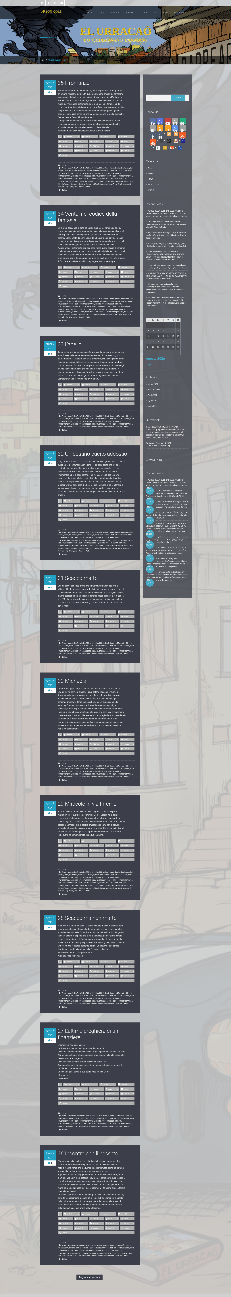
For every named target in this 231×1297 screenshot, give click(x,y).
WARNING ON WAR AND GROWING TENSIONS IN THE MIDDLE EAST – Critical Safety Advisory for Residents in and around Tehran (166, 276)
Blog (150, 168)
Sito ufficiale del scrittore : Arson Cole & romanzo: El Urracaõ (94, 185)
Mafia (126, 181)
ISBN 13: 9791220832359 (67, 179)
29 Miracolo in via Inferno (87, 804)
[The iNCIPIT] (164, 147)
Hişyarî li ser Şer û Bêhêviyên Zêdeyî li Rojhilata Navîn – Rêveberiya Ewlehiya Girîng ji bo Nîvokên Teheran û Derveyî (166, 235)
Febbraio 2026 (154, 389)
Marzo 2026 (153, 384)
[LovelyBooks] (175, 140)
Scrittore (115, 12)
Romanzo (129, 12)
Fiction (89, 171)
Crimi (66, 171)
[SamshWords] (171, 147)
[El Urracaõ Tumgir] (175, 133)
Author (105, 168)
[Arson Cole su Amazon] (168, 128)
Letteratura (89, 181)
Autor (112, 168)
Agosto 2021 (153, 400)
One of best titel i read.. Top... (160, 446)
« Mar (148, 364)
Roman (66, 184)
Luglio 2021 (153, 406)
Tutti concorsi (153, 184)
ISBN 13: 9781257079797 (84, 173)
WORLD (151, 190)
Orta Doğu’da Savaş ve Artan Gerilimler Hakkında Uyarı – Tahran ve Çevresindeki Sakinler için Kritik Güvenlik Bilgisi (166, 224)
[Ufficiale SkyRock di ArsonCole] (167, 140)
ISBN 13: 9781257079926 (81, 176)
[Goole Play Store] (175, 128)
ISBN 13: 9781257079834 (104, 173)
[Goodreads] (153, 128)
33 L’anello (70, 344)
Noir (131, 181)
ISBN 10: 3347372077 (119, 171)
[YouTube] (168, 121)
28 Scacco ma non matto (87, 918)
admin (63, 165)
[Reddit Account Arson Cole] (182, 135)
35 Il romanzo (74, 83)
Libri (96, 181)
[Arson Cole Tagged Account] (160, 140)
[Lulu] (182, 140)
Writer (88, 187)
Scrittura (89, 184)
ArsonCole (80, 168)
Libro (101, 181)
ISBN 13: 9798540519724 (67, 427)
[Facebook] (153, 121)
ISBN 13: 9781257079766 (78, 419)
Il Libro (64, 190)
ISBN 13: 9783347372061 (101, 176)
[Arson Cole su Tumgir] (167, 133)
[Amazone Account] (160, 128)
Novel (60, 184)
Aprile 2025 (152, 395)
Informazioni (180, 12)
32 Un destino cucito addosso (92, 454)
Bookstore (125, 168)
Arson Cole (72, 168)
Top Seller (69, 187)
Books (117, 168)
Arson (64, 168)
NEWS (150, 179)
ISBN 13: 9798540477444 (108, 179)
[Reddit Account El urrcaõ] (153, 142)
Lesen (82, 181)
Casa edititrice (161, 12)
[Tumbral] (160, 135)
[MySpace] (178, 147)
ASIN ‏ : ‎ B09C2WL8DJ (94, 168)
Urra (75, 187)
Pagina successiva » (89, 1277)
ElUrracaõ (81, 171)
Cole (131, 168)
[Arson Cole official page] (160, 121)
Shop (101, 12)
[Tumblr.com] (153, 135)
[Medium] (183, 121)
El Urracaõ (73, 171)
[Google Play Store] (183, 128)
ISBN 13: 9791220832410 (88, 179)
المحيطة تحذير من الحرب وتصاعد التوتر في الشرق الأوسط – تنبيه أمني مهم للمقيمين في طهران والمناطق (167, 539)
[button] (60, 136)
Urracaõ (81, 187)
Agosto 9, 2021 (50, 84)
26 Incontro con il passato (88, 1153)
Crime (60, 171)
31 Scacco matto (78, 578)
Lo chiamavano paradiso (114, 181)
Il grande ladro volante (101, 171)
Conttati (144, 12)
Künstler (75, 181)
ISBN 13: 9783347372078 (122, 176)
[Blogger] (175, 121)
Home (90, 12)
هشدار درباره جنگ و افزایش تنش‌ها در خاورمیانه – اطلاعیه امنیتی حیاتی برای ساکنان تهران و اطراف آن (166, 515)
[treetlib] (156, 147)
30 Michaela (72, 681)
